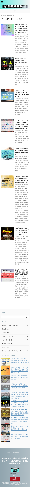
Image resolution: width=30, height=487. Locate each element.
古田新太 (25, 260)
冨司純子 (21, 290)
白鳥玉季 (26, 104)
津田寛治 (17, 252)
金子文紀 (26, 164)
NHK (18, 48)
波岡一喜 (19, 68)
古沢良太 (22, 296)
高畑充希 (17, 37)
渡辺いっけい (22, 82)
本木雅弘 (25, 200)
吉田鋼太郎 (21, 198)
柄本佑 (26, 48)
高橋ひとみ (24, 132)
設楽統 (21, 262)
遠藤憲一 (26, 250)
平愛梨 (18, 238)
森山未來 (23, 238)
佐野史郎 (24, 248)
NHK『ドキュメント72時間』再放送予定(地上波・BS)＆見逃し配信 (20, 377)
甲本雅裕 (19, 254)
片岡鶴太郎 (20, 220)
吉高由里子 (20, 38)
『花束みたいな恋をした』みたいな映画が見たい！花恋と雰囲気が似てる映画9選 (19, 386)
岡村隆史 (19, 206)
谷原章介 (26, 220)
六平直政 (21, 256)
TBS (26, 100)
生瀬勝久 (26, 290)
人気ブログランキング (15, 473)
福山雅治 (23, 80)
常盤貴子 (24, 254)
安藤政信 (22, 110)
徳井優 (23, 242)
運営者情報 (7, 452)
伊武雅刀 (19, 72)
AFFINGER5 (17, 484)
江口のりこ (20, 164)
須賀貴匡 (24, 206)
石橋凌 (18, 186)
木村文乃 (26, 210)
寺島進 (16, 294)
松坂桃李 (23, 282)
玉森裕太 (19, 132)
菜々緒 (24, 138)
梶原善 (25, 156)
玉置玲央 (24, 44)
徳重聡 (21, 218)
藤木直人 (20, 244)
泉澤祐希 (17, 166)
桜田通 (20, 158)
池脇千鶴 (22, 258)
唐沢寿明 (22, 252)
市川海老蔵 (22, 212)
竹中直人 (19, 242)
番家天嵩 (17, 110)
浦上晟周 (26, 292)
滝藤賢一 (17, 218)
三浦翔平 (22, 42)
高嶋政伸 (19, 298)
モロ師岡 (24, 74)
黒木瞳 (24, 244)
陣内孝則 (26, 202)
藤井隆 (21, 250)
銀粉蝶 (16, 196)
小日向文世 (19, 260)
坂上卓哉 (22, 166)
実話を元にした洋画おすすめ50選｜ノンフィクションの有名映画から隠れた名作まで (20, 428)
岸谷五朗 (17, 42)
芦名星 (20, 108)
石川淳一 (19, 288)
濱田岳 (21, 202)
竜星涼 (21, 104)
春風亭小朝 (19, 216)
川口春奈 (17, 192)
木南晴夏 (17, 264)
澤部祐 (19, 74)
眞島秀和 (17, 190)
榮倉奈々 (21, 102)
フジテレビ (21, 70)
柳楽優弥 (22, 76)
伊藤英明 (25, 194)
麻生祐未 (24, 106)
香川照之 (17, 262)
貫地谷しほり (18, 106)
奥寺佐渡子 (23, 168)
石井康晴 (22, 100)
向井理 (16, 162)
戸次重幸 (25, 294)
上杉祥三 (17, 202)
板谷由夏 (22, 48)
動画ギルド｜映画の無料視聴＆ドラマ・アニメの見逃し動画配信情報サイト (15, 460)
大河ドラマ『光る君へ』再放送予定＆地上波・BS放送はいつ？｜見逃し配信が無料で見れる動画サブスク (22, 29)
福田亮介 (20, 160)
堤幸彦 (25, 256)
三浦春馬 (19, 78)
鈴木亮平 (26, 102)
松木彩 (18, 114)
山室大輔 (26, 98)
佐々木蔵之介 (23, 50)
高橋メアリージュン (20, 134)
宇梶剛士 (26, 262)
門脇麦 (19, 188)
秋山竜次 (17, 50)
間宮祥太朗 (25, 136)
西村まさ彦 (17, 222)
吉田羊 (20, 52)
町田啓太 (25, 40)
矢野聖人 (19, 278)
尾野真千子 (20, 210)
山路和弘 (22, 204)
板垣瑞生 (20, 194)
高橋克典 (21, 196)
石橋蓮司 (17, 204)
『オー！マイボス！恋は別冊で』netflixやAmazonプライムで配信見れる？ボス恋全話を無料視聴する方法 (21, 124)
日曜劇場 (17, 100)
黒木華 (26, 35)
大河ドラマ (22, 37)
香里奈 (23, 72)
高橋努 (16, 292)
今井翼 (16, 198)
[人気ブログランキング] (15, 471)
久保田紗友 (19, 142)
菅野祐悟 (17, 104)
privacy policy (15, 452)
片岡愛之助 (25, 216)
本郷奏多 (19, 44)
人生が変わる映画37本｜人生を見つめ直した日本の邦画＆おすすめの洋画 (19, 436)
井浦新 (24, 52)
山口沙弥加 (21, 284)
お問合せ (16, 454)
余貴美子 (24, 68)
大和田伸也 (17, 282)
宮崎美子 (20, 138)
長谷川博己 (22, 214)
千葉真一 (21, 292)
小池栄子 (17, 258)
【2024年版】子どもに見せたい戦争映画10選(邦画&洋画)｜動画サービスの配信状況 (20, 360)
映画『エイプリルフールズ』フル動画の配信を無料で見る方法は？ (21, 272)
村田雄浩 (23, 222)
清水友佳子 (25, 160)
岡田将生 (21, 280)
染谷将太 (17, 212)
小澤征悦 (17, 296)
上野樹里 (25, 108)
